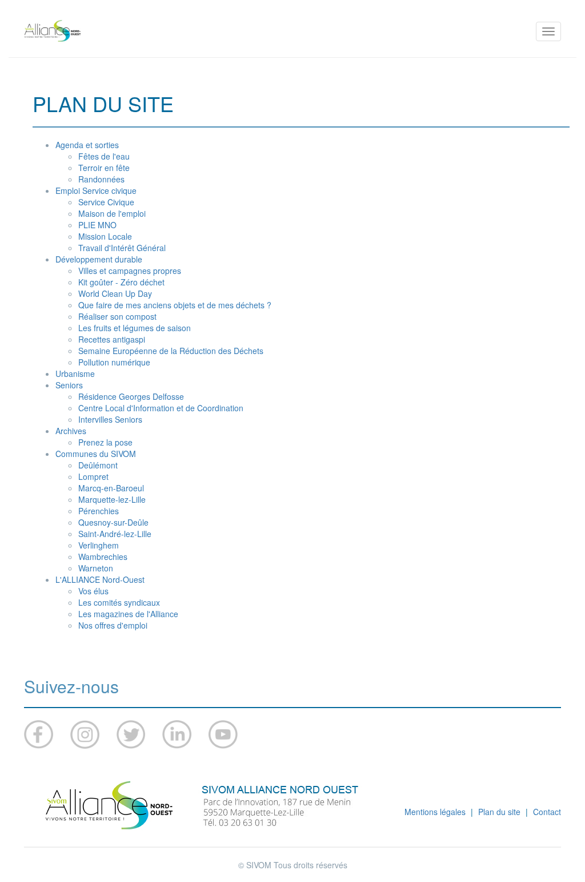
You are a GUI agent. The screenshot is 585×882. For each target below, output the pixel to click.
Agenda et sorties (87, 144)
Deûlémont (98, 465)
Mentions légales (435, 811)
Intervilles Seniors (110, 419)
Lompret (93, 476)
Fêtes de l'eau (104, 156)
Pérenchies (98, 511)
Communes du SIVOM (95, 453)
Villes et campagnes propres (129, 270)
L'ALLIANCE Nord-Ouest (100, 579)
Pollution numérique (114, 362)
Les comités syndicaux (119, 602)
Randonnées (101, 179)
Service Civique (106, 202)
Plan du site (499, 811)
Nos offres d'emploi (112, 625)
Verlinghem (98, 545)
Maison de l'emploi (112, 213)
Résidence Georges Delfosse (131, 396)
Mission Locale (105, 236)
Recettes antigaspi (111, 339)
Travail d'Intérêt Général (122, 247)
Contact (547, 811)
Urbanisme (75, 373)
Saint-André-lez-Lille (114, 533)
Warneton (95, 568)
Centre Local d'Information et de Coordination (160, 408)
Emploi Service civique (96, 190)
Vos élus (93, 591)
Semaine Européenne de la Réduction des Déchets (170, 350)
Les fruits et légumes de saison (134, 327)
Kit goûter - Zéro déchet (121, 282)
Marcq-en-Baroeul (111, 488)
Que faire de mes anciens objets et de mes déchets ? (174, 305)
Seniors (69, 385)
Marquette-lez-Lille (112, 499)
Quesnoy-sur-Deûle (113, 522)
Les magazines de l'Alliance (128, 613)
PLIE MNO (97, 225)
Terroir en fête (104, 167)
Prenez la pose (105, 442)
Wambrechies (102, 556)
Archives (70, 430)
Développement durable (98, 259)
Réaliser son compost (117, 316)
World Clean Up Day (115, 293)
